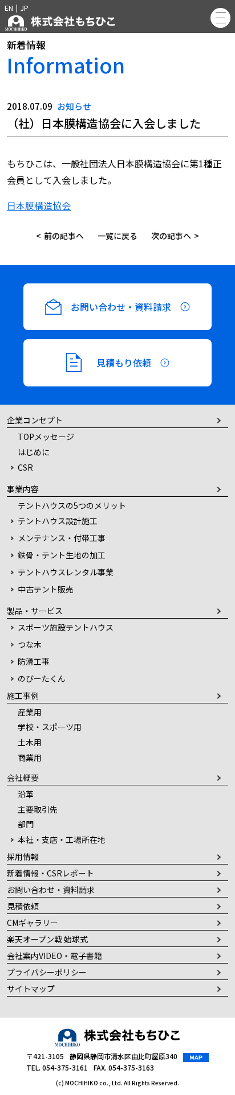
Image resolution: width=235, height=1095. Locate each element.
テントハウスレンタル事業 (66, 572)
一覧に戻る (117, 236)
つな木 (30, 644)
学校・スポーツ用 (50, 726)
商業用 (30, 757)
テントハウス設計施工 (58, 520)
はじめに (34, 452)
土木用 (30, 742)
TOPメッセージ (46, 436)
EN (9, 8)
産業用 (30, 712)
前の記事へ (64, 236)
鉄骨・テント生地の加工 (62, 555)
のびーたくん (42, 678)
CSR (25, 467)
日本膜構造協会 (39, 205)
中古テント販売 (46, 589)
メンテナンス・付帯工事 (62, 538)
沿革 (26, 794)
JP (25, 8)
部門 (26, 824)
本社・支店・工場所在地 (62, 839)
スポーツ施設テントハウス (66, 627)
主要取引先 (38, 809)
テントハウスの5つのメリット (72, 505)
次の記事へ (171, 236)
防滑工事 (34, 661)
